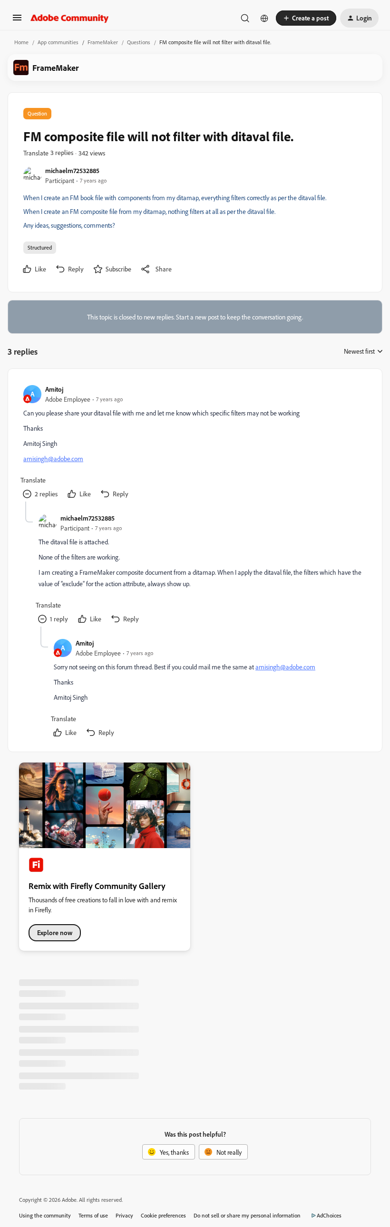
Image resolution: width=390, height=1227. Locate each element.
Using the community (45, 1215)
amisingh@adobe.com (53, 458)
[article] (194, 443)
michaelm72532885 (72, 170)
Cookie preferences (163, 1215)
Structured (40, 247)
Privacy (124, 1215)
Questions (138, 42)
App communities (58, 42)
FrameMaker (103, 42)
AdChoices (329, 1215)
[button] (17, 21)
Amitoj (54, 389)
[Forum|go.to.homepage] (69, 18)
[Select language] (264, 18)
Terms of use (93, 1215)
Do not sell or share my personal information (247, 1215)
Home (21, 42)
